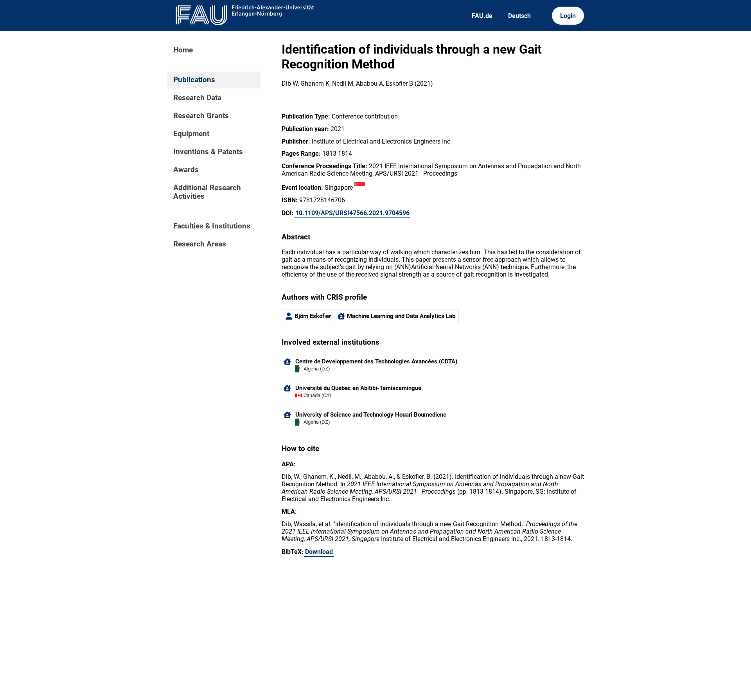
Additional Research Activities (207, 192)
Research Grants (201, 115)
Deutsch (519, 16)
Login (568, 16)
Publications (194, 79)
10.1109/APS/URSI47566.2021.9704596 (352, 213)
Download (319, 551)
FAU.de (482, 16)
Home (183, 50)
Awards (186, 169)
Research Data (197, 97)
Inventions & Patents (208, 151)
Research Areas (199, 244)
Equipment (191, 133)
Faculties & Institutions (211, 226)
